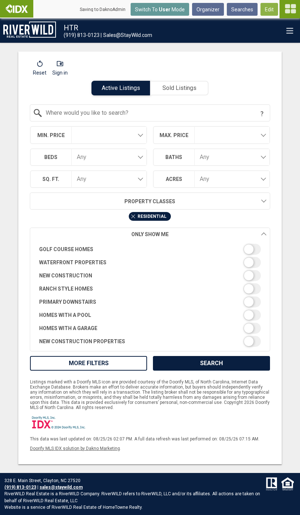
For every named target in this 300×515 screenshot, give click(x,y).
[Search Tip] (262, 113)
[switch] (150, 249)
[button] (40, 69)
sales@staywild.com (61, 487)
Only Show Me (150, 234)
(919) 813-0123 (20, 487)
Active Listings (121, 87)
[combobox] (150, 113)
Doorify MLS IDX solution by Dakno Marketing (75, 448)
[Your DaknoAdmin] (16, 9)
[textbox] (154, 113)
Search (211, 363)
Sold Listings (179, 87)
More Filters (89, 363)
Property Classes (149, 201)
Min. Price (51, 135)
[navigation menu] (290, 9)
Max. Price (174, 135)
